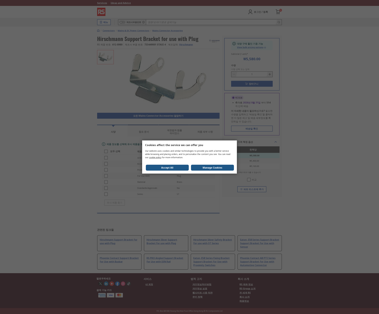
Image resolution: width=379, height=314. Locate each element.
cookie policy (155, 157)
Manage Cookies (212, 167)
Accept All (167, 167)
